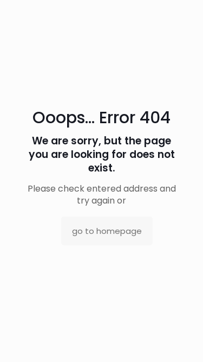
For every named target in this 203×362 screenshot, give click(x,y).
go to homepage (107, 231)
